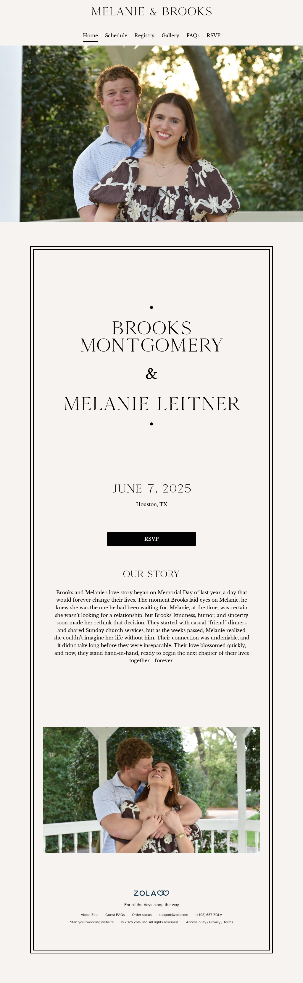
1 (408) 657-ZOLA (208, 915)
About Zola (89, 915)
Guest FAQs (115, 915)
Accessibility (196, 922)
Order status (142, 915)
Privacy (214, 922)
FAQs (192, 35)
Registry (144, 35)
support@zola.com (173, 915)
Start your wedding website (92, 922)
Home (90, 35)
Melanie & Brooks (151, 11)
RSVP (213, 35)
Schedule (116, 35)
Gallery (170, 35)
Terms (228, 922)
